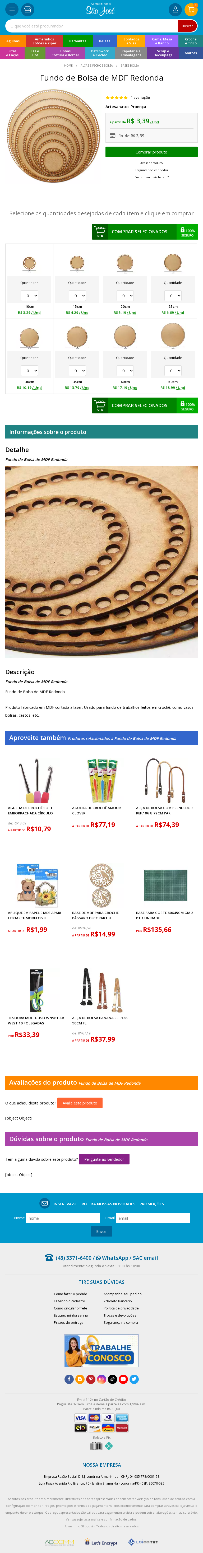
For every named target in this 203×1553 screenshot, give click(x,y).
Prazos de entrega (68, 1322)
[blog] (80, 1379)
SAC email (145, 1257)
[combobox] (101, 25)
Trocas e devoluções (120, 1315)
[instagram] (101, 1379)
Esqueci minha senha (71, 1315)
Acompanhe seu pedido (123, 1294)
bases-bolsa (129, 65)
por (139, 931)
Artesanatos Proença (125, 106)
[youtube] (123, 1379)
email (110, 1217)
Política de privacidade (121, 1308)
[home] (100, 14)
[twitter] (134, 1379)
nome (19, 1217)
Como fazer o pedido (70, 1294)
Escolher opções (151, 152)
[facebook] (69, 1379)
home (68, 65)
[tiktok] (112, 1379)
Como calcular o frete (70, 1308)
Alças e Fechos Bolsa (97, 65)
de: (11, 823)
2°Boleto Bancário (118, 1301)
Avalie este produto (80, 1103)
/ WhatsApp (109, 1257)
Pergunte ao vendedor (104, 1159)
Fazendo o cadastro (69, 1301)
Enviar (101, 1231)
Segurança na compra (121, 1322)
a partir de (17, 830)
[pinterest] (90, 1379)
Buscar (187, 26)
